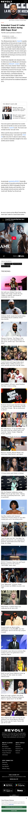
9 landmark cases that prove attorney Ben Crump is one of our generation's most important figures (13, 652)
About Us (18, 744)
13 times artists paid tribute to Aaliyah (12, 473)
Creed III (19, 41)
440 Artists (5, 755)
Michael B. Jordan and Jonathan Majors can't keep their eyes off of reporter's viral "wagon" (19, 110)
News (2, 22)
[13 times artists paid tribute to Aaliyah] (14, 464)
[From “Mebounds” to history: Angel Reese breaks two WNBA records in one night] (14, 575)
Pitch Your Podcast (7, 750)
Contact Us (5, 764)
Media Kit (18, 750)
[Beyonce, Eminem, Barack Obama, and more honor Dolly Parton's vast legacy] (14, 443)
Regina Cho (6, 36)
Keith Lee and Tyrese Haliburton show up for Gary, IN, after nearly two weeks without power (13, 674)
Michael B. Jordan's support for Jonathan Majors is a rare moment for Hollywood (19, 116)
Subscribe (4, 762)
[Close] (26, 798)
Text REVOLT (5, 766)
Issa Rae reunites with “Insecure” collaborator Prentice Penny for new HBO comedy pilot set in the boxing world (13, 517)
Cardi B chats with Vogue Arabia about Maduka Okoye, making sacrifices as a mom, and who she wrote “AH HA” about (12, 363)
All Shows (4, 744)
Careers (18, 752)
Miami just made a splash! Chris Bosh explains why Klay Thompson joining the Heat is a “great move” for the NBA (12, 697)
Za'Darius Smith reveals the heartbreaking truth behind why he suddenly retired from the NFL (13, 317)
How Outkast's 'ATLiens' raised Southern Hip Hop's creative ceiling (13, 385)
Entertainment (8, 263)
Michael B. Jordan (6, 266)
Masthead (18, 746)
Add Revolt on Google (10, 37)
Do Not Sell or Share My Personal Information (14, 807)
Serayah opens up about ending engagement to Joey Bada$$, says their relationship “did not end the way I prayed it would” (13, 629)
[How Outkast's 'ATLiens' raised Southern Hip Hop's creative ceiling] (14, 375)
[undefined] (7, 109)
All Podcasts (5, 746)
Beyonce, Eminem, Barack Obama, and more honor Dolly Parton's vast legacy (12, 453)
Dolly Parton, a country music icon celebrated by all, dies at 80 (11, 607)
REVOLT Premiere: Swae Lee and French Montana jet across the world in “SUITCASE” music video (13, 563)
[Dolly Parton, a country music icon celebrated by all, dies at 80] (14, 597)
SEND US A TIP (14, 779)
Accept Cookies (14, 810)
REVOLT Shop (6, 768)
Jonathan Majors (17, 263)
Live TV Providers (6, 748)
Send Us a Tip (19, 748)
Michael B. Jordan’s (14, 64)
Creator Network (6, 752)
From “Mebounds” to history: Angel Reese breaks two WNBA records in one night (13, 586)
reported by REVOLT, (14, 181)
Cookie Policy (11, 804)
